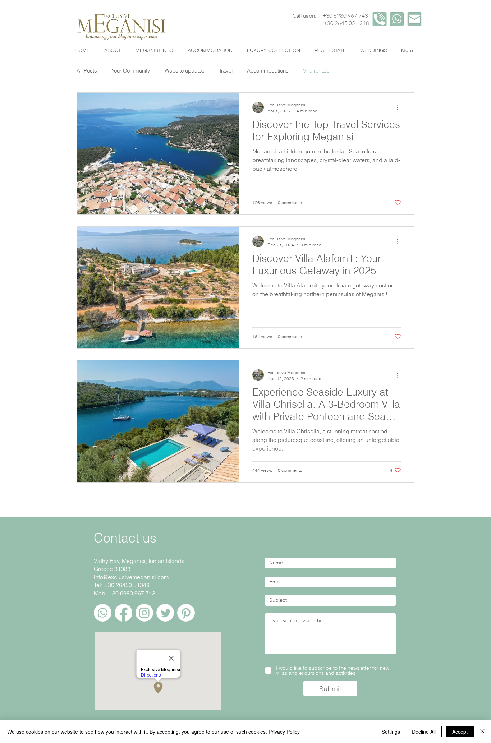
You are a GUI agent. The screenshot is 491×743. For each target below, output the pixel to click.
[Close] (482, 731)
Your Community (130, 71)
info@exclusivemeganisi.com (131, 577)
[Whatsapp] (102, 613)
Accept (460, 731)
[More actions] (400, 107)
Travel (226, 71)
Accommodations (268, 71)
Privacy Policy (284, 731)
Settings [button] (391, 731)
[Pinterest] (186, 613)
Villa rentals (316, 71)
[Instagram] (144, 613)
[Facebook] (123, 613)
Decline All (424, 731)
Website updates (185, 71)
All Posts (87, 71)
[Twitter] (165, 613)
